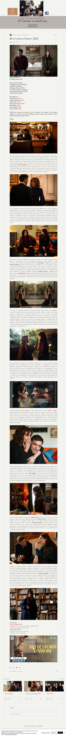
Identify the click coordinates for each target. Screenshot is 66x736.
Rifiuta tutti (53, 732)
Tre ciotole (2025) (9, 693)
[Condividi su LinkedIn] (16, 667)
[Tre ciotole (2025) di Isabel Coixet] (12, 686)
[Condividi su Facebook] (10, 667)
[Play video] (33, 649)
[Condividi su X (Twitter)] (13, 667)
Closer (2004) (50, 693)
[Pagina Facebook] (46, 13)
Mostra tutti (62, 678)
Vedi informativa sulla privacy (11, 734)
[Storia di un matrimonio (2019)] (33, 686)
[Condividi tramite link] (19, 667)
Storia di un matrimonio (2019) (33, 693)
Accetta (60, 732)
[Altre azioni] (56, 35)
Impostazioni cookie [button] (45, 732)
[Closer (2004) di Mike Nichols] (54, 686)
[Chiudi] (64, 732)
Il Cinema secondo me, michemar (33, 726)
